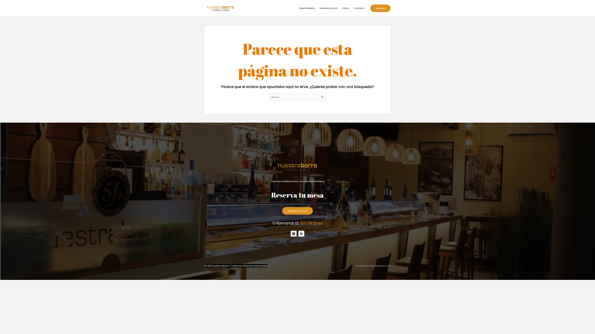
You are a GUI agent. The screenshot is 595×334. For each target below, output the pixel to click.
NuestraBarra (307, 8)
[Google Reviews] (301, 234)
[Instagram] (294, 234)
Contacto (359, 8)
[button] (380, 8)
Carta (345, 8)
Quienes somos (328, 8)
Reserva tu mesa (297, 210)
